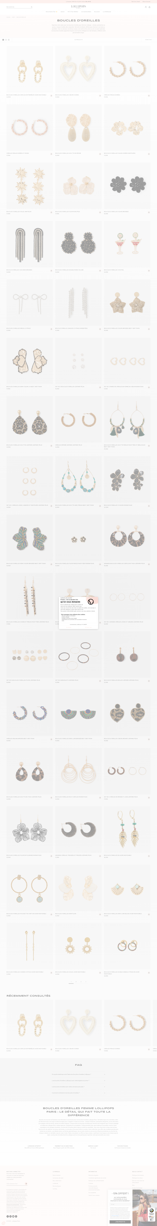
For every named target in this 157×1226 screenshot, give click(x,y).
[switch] (151, 1220)
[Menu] (154, 1209)
